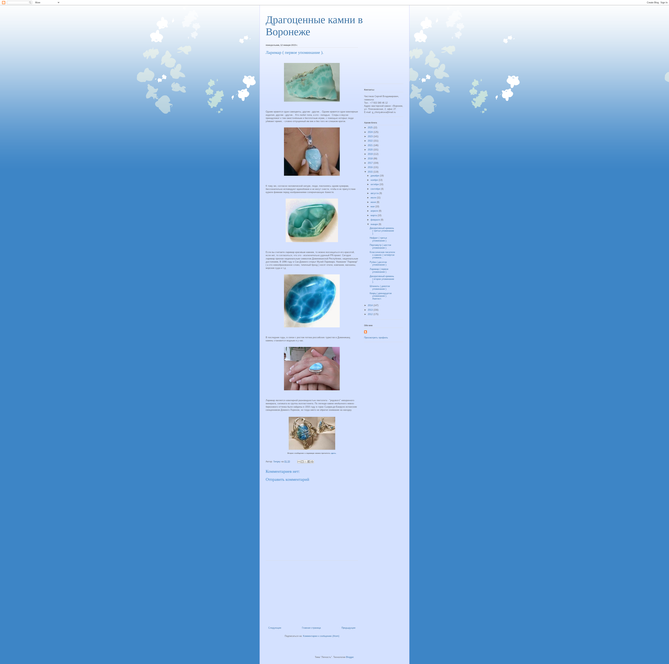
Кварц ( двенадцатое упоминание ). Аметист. (381, 296)
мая (373, 206)
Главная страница (311, 628)
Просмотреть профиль (376, 337)
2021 (370, 145)
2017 (370, 163)
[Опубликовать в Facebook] (309, 461)
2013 (370, 310)
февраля (376, 219)
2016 (370, 167)
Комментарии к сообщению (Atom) (321, 636)
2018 (370, 158)
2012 (370, 314)
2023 (370, 136)
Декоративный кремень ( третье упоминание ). (382, 231)
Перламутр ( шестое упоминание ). (380, 246)
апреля (375, 211)
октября (375, 184)
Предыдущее (348, 628)
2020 (370, 149)
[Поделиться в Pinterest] (312, 461)
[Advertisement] (312, 592)
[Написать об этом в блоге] (302, 461)
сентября (376, 189)
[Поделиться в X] (305, 461)
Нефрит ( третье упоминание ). (378, 239)
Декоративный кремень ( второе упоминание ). (382, 279)
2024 (370, 132)
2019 (370, 154)
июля (374, 197)
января (375, 224)
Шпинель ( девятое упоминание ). (380, 287)
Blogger (349, 657)
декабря (375, 175)
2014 (370, 305)
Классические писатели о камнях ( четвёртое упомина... (382, 255)
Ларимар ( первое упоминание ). (379, 270)
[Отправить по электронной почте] (299, 461)
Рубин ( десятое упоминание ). (378, 263)
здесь (333, 453)
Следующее (274, 628)
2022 (370, 140)
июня (374, 202)
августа (375, 193)
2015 (370, 171)
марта (374, 215)
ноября (375, 180)
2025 (370, 127)
